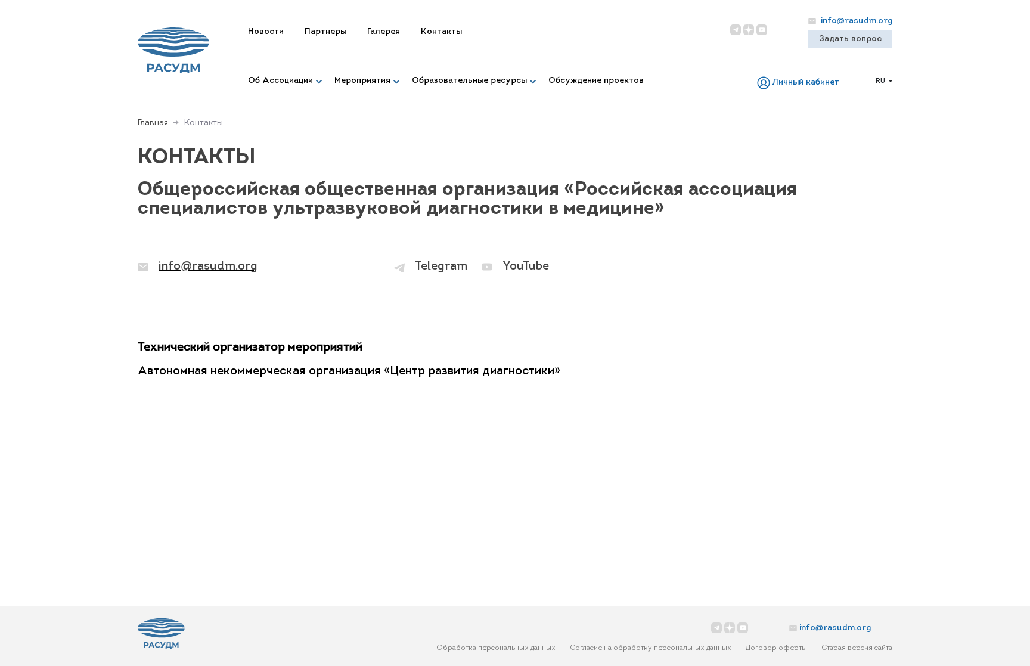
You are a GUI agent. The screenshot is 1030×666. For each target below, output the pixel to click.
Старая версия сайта (856, 648)
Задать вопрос (850, 39)
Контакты (441, 31)
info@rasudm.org (855, 21)
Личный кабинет (805, 82)
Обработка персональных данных (496, 648)
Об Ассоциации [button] (280, 80)
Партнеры (325, 31)
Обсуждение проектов (596, 80)
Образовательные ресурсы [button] (469, 80)
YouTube (525, 266)
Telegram (441, 266)
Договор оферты (776, 648)
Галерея (383, 31)
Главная (153, 123)
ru (881, 81)
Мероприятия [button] (362, 80)
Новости (266, 31)
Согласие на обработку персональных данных (650, 648)
